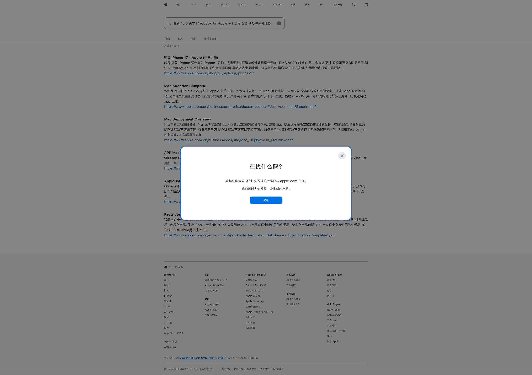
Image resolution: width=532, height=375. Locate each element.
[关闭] (342, 155)
